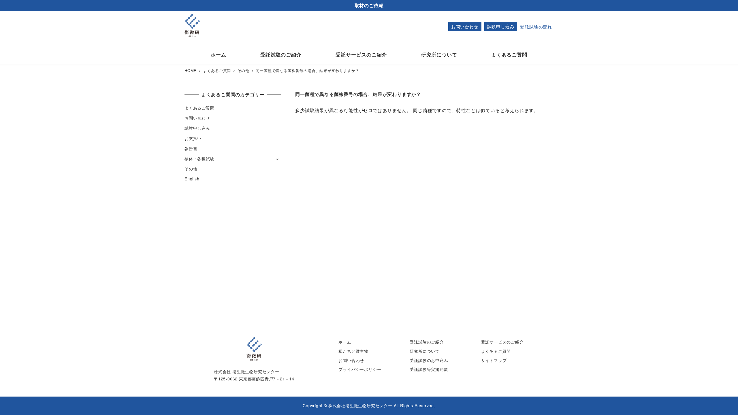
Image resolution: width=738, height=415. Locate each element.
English (191, 179)
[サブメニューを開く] (277, 159)
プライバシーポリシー (359, 369)
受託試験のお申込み (429, 360)
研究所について (425, 351)
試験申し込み (501, 26)
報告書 (190, 148)
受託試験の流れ (536, 27)
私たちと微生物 (353, 351)
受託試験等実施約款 (429, 369)
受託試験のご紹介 (427, 342)
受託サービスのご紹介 (502, 342)
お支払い (193, 138)
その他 (190, 168)
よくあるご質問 (199, 108)
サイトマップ (494, 360)
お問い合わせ (465, 26)
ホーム (344, 342)
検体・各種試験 (199, 158)
